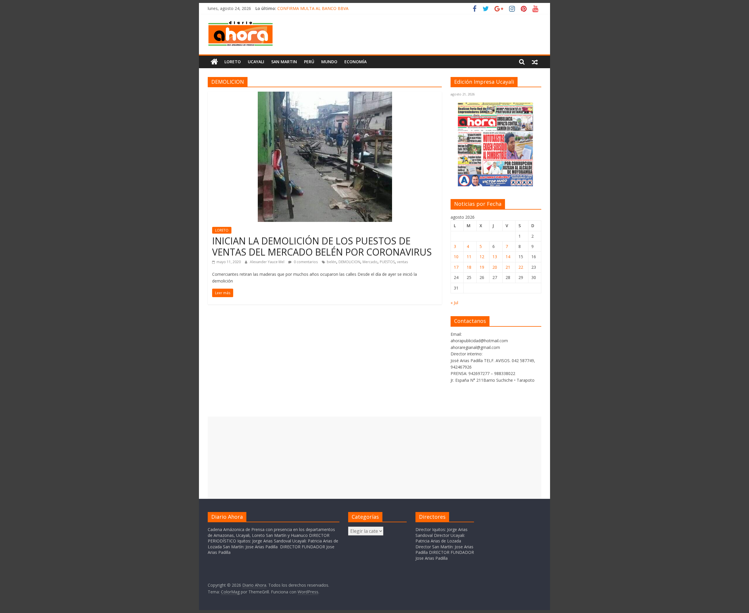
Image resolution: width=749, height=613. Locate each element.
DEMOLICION (349, 261)
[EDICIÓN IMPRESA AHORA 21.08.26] (496, 185)
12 (482, 256)
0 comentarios (305, 261)
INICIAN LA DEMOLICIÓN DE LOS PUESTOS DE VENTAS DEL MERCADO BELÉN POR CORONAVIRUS (322, 246)
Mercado (370, 261)
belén (331, 261)
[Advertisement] (374, 458)
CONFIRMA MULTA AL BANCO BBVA (312, 8)
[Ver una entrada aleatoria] (534, 62)
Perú (309, 61)
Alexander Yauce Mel (267, 261)
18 (469, 267)
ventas (402, 261)
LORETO (222, 230)
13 (494, 256)
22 (520, 267)
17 (456, 267)
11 (469, 256)
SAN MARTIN (284, 61)
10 (456, 256)
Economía (355, 61)
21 (508, 267)
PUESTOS (387, 261)
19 (482, 267)
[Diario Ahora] (214, 62)
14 (508, 256)
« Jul (454, 302)
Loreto (232, 61)
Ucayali (256, 61)
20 (494, 267)
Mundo (329, 61)
